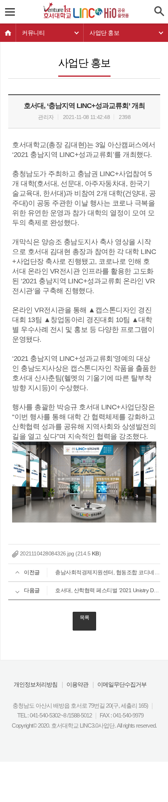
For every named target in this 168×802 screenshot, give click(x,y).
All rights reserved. (137, 725)
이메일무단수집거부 (122, 684)
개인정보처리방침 (35, 684)
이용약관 (77, 684)
